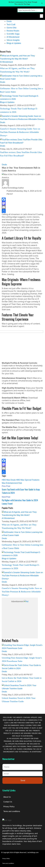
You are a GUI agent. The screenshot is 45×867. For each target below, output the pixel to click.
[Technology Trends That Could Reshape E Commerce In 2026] (22, 97)
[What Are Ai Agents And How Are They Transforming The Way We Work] (22, 57)
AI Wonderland (13, 37)
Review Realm (13, 31)
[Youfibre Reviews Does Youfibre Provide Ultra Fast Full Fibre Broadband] (22, 141)
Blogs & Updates (14, 43)
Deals (9, 21)
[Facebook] (22, 199)
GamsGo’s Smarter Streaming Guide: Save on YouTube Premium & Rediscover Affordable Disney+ (20, 132)
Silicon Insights (13, 40)
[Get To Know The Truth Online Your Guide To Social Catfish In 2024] (22, 667)
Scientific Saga (13, 34)
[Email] (22, 207)
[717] (26, 601)
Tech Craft (11, 25)
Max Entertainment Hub (12, 483)
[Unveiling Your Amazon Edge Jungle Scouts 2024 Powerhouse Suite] (22, 647)
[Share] (22, 211)
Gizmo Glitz (11, 28)
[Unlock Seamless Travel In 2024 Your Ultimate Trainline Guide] (22, 687)
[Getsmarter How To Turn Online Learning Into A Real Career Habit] (22, 77)
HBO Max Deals (9, 480)
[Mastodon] (22, 203)
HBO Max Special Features (27, 480)
